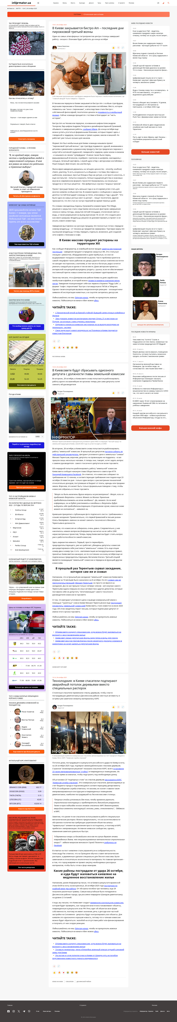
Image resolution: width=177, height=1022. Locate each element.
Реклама (131, 3)
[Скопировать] (123, 47)
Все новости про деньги (26, 385)
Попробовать (26, 598)
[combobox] (39, 436)
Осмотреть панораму (26, 139)
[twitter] (19, 1011)
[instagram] (14, 1011)
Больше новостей (150, 152)
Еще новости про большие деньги (26, 752)
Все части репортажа (26, 867)
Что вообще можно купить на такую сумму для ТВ (26, 327)
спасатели (70, 981)
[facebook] (8, 1011)
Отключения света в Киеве (93, 14)
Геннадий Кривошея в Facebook (66, 474)
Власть (73, 3)
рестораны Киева (58, 356)
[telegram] (24, 1011)
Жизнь (65, 3)
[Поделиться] (118, 47)
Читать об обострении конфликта (26, 196)
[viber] (29, 1011)
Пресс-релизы (109, 3)
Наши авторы (47, 1011)
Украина (56, 3)
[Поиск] (168, 3)
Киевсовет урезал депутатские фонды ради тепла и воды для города (86, 638)
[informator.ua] (21, 3)
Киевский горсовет (59, 667)
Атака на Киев (57, 981)
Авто (168, 1011)
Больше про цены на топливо (26, 687)
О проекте (121, 3)
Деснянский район (84, 981)
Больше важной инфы (150, 428)
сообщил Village (90, 129)
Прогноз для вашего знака (26, 487)
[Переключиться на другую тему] (163, 3)
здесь (96, 300)
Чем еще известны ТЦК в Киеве (26, 244)
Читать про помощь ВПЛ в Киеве (26, 291)
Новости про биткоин (26, 809)
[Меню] (38, 3)
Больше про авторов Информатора (150, 325)
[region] (26, 442)
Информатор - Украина (146, 1011)
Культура (82, 3)
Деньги (91, 3)
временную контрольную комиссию (106, 902)
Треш (99, 3)
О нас (37, 1011)
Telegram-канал (81, 297)
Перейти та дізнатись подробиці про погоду (26, 445)
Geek (156, 1011)
